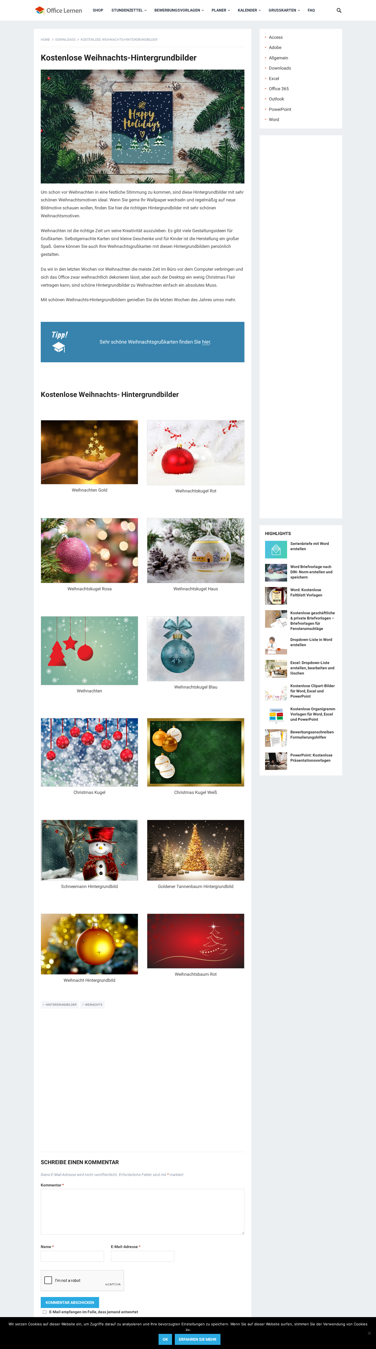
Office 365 (279, 88)
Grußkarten (282, 10)
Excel (274, 78)
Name (47, 1246)
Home (45, 40)
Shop (98, 10)
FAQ (311, 10)
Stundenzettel (127, 10)
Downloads (65, 40)
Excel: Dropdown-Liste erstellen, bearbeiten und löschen (312, 667)
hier (206, 342)
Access (276, 37)
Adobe (275, 47)
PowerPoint (280, 109)
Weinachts (93, 1005)
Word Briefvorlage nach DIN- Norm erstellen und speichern (311, 571)
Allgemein (278, 58)
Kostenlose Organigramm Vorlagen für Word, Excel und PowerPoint (312, 714)
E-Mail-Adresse (125, 1246)
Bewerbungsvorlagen (177, 10)
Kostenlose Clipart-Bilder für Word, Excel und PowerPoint (312, 691)
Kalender (247, 10)
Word (274, 119)
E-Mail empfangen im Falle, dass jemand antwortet (93, 1312)
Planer (219, 10)
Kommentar (52, 1185)
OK (165, 1339)
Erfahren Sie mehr (197, 1339)
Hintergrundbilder (61, 1005)
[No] (369, 1333)
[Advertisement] (142, 1084)
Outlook (276, 99)
